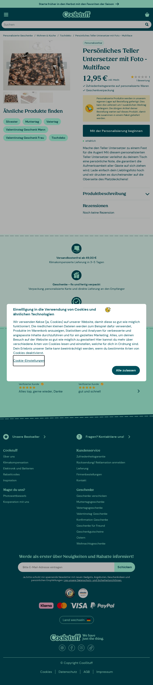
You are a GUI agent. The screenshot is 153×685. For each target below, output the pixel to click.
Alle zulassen (126, 370)
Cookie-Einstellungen (28, 360)
